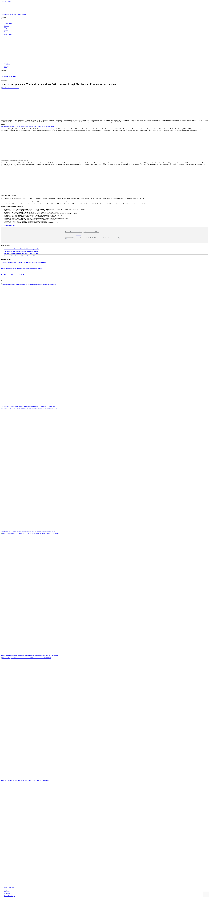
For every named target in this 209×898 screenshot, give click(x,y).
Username (3, 17)
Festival (11, 76)
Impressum (7, 891)
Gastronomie (7, 64)
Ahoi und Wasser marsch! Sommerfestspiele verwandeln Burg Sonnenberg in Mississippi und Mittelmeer (28, 406)
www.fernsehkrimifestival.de (8, 225)
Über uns (6, 26)
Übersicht (6, 61)
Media (5, 29)
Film (15, 76)
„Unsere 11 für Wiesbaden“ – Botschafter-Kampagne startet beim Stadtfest (21, 268)
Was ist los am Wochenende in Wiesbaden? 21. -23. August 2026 (21, 251)
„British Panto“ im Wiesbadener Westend (12, 274)
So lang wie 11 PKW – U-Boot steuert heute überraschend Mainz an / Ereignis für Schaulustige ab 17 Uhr (28, 531)
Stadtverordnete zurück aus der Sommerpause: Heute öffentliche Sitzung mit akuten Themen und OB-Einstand (29, 655)
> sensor (8, 23)
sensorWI (78, 235)
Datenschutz (7, 893)
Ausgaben (6, 30)
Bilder (7, 76)
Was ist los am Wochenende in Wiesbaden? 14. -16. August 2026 (21, 253)
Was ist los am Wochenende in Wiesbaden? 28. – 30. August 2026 (21, 249)
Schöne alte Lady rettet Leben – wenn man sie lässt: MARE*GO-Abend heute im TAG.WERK (25, 780)
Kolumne (6, 66)
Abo (5, 27)
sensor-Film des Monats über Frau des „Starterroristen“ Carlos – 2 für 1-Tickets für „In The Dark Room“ (28, 126)
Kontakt (6, 31)
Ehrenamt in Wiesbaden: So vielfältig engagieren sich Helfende (20, 255)
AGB (5, 890)
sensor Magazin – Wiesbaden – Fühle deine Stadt (13, 14)
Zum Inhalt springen (6, 1)
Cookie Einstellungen (9, 896)
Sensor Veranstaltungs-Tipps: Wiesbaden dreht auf (82, 232)
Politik (5, 67)
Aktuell (6, 63)
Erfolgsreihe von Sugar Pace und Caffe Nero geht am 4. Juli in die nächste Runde (23, 262)
